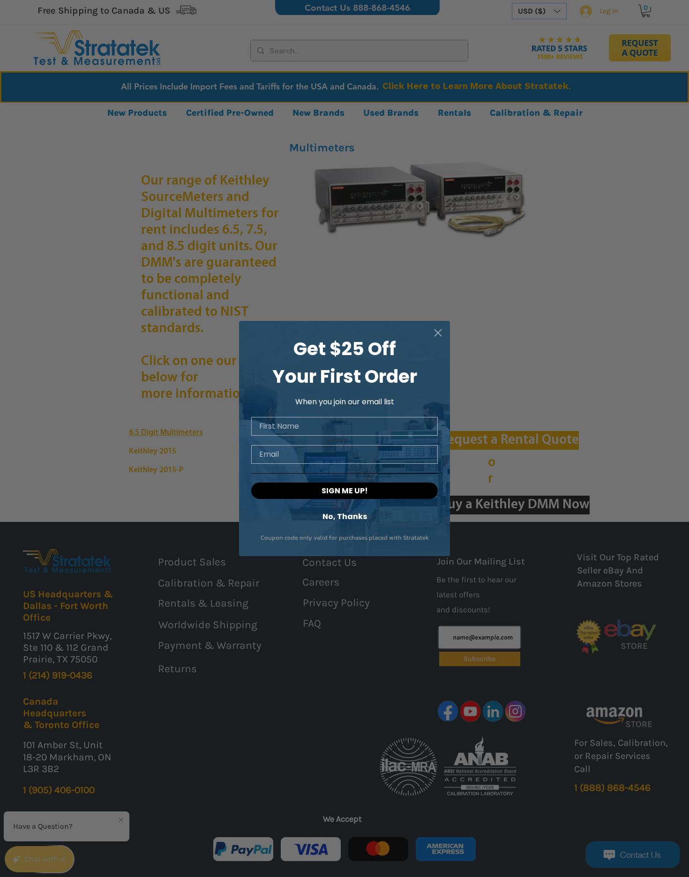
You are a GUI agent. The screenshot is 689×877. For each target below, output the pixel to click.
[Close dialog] (438, 333)
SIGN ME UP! (345, 490)
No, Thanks (344, 516)
